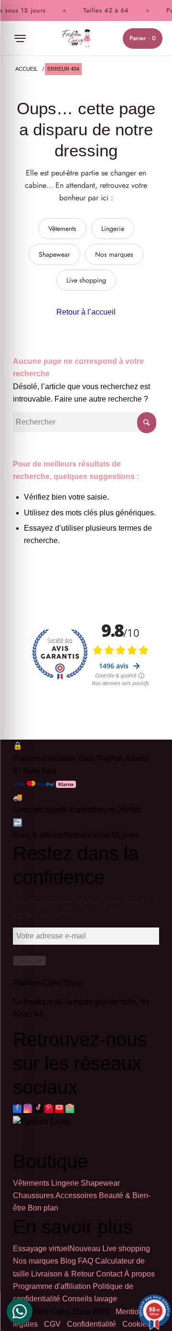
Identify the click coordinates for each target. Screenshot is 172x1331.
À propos (139, 1274)
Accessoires (76, 1195)
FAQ (85, 1261)
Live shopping (86, 280)
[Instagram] (27, 1109)
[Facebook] (17, 1109)
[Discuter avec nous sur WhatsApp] (69, 1109)
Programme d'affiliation (52, 1286)
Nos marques (114, 254)
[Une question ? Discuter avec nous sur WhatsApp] (19, 1311)
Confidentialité (91, 1324)
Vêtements (62, 228)
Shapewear (54, 254)
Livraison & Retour (62, 1274)
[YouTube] (59, 1109)
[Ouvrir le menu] (20, 38)
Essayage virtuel (56, 1248)
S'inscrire (29, 960)
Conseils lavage (89, 1299)
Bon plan (43, 1208)
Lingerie (112, 228)
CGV (52, 1324)
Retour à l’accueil (86, 312)
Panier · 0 (142, 38)
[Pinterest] (48, 1109)
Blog (68, 1261)
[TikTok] (38, 1109)
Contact (109, 1274)
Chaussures (33, 1195)
